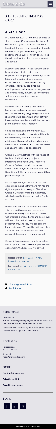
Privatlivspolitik (11, 379)
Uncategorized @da (20, 284)
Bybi (11, 288)
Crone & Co (16, 3)
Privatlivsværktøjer (13, 385)
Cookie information (13, 373)
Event (18, 288)
